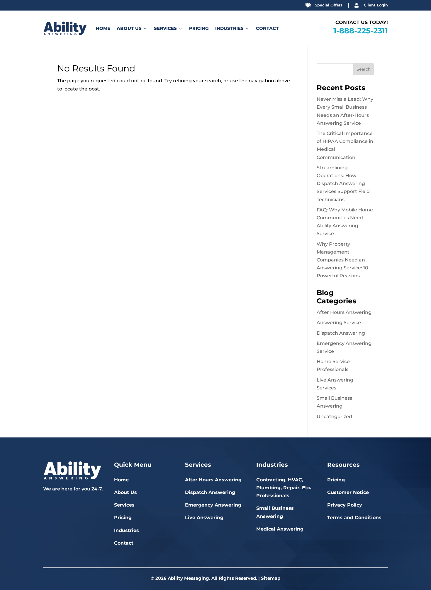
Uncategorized (334, 416)
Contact (267, 28)
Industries (229, 28)
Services (165, 28)
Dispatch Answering (341, 333)
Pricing (199, 28)
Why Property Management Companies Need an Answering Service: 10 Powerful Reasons (342, 260)
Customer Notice (348, 492)
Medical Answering (279, 529)
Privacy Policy (344, 505)
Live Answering (204, 517)
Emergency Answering (213, 505)
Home (103, 28)
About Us (129, 28)
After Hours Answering (344, 312)
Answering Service (339, 322)
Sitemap (270, 578)
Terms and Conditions (354, 517)
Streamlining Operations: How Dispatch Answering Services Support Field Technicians (343, 183)
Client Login (376, 5)
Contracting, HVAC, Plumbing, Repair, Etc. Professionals (283, 487)
